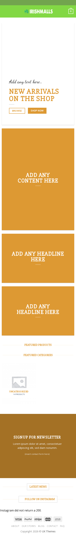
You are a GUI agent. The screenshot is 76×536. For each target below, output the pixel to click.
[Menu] (5, 11)
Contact (52, 526)
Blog (41, 526)
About (15, 526)
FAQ (62, 526)
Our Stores (29, 526)
